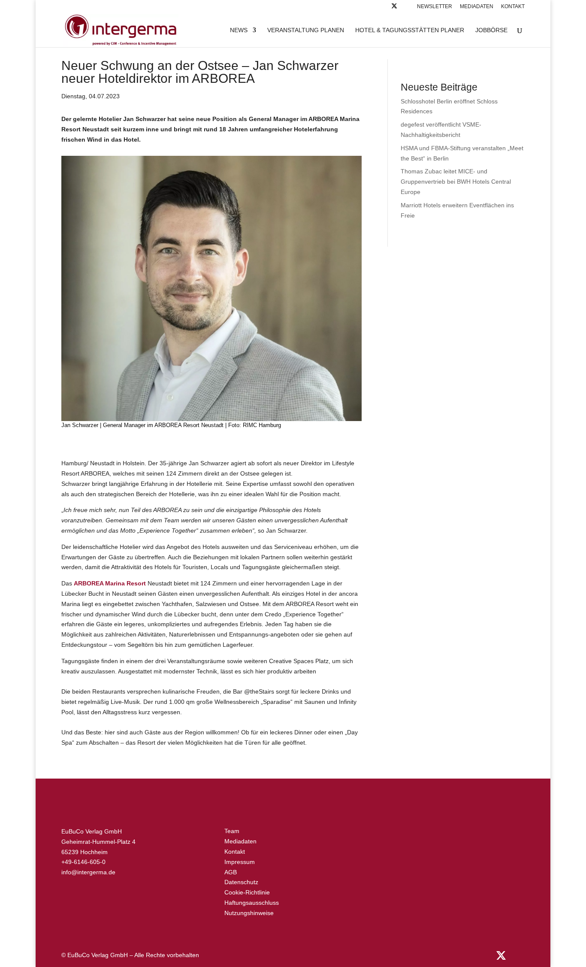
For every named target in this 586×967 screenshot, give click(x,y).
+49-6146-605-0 (83, 861)
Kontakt (513, 6)
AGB (230, 872)
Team (231, 831)
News (239, 30)
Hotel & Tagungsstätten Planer (409, 30)
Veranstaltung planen (305, 30)
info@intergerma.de (88, 872)
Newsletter (434, 6)
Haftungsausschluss (251, 902)
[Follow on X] (394, 8)
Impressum (239, 861)
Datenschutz (241, 882)
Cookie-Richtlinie (247, 892)
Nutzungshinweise (249, 912)
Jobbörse (491, 30)
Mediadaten (476, 6)
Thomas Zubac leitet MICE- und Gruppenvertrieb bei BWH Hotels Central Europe (456, 181)
